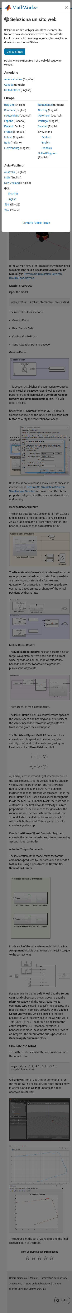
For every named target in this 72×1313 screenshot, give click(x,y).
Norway (42, 110)
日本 (7, 204)
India (7, 177)
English (45, 142)
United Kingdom (47, 153)
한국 (7, 209)
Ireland (8, 137)
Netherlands (45, 104)
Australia (9, 172)
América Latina (13, 79)
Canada (9, 84)
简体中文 (13, 193)
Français (46, 148)
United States (12, 90)
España (8, 121)
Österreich (44, 115)
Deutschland (11, 115)
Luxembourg (11, 148)
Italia (7, 142)
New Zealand (12, 182)
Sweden (42, 126)
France (8, 131)
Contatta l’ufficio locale (36, 222)
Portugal (43, 121)
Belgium (9, 104)
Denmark (9, 110)
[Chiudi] (66, 7)
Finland (8, 126)
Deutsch (46, 137)
